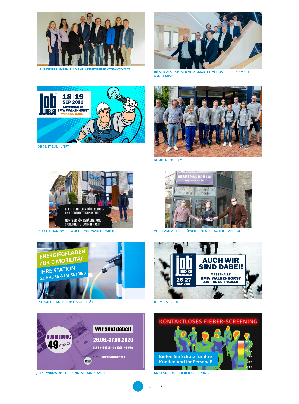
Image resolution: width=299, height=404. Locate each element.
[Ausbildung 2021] (208, 89)
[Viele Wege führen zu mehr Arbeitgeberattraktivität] (91, 14)
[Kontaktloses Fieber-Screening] (208, 315)
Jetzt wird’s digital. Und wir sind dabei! (71, 373)
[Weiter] (161, 386)
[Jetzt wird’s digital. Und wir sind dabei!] (91, 315)
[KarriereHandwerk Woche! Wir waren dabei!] (91, 173)
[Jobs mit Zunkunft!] (91, 89)
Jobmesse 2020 (166, 302)
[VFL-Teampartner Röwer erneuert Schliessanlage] (208, 173)
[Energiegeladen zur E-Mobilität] (91, 244)
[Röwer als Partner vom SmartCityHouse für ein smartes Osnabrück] (208, 14)
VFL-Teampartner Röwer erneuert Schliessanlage (197, 231)
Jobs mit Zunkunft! (53, 146)
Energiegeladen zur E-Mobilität (65, 302)
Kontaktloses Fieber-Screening (181, 373)
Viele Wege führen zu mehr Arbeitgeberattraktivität (83, 69)
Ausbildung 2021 (168, 160)
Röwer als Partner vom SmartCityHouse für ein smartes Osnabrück (203, 74)
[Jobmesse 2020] (208, 244)
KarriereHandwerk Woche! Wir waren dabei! (75, 231)
